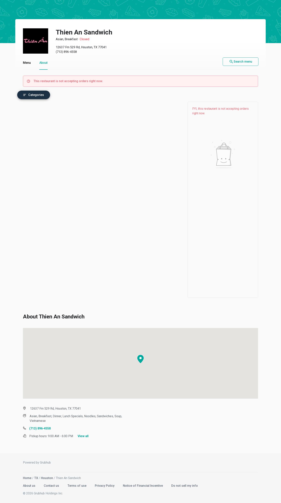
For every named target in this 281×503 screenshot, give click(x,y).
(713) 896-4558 (66, 52)
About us (29, 485)
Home (27, 478)
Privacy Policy (105, 485)
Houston (47, 478)
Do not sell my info (184, 485)
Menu (27, 63)
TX (36, 478)
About (43, 63)
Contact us (52, 485)
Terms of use (77, 485)
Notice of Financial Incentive (143, 485)
